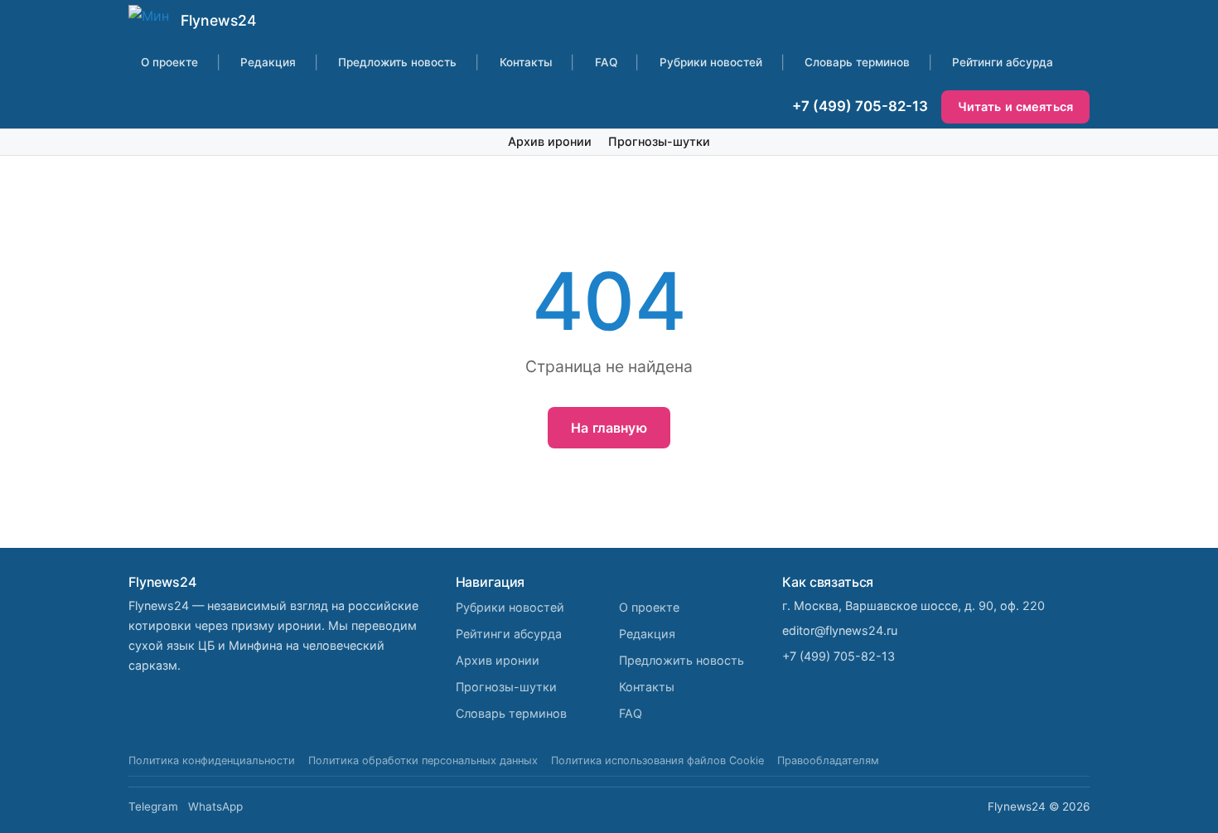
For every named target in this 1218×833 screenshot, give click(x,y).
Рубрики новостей (711, 62)
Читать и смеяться (1015, 106)
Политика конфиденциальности (211, 760)
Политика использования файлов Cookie (657, 760)
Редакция (268, 62)
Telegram (153, 806)
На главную (609, 427)
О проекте (169, 62)
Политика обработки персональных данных (423, 760)
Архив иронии (550, 141)
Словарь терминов (857, 62)
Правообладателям (828, 760)
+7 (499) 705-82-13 (860, 106)
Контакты (526, 62)
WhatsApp (215, 806)
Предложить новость (397, 62)
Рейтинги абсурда (1002, 62)
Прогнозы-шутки (659, 141)
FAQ (606, 62)
